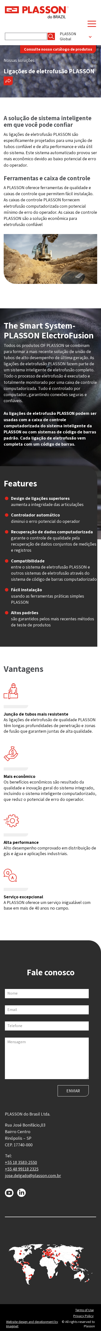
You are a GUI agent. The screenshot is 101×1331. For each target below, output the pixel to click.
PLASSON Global (68, 36)
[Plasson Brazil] (37, 11)
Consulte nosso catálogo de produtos (58, 49)
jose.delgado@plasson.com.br (33, 1175)
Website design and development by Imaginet (32, 1324)
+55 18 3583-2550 (21, 1162)
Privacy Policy (83, 1316)
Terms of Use (84, 1310)
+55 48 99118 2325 (21, 1169)
